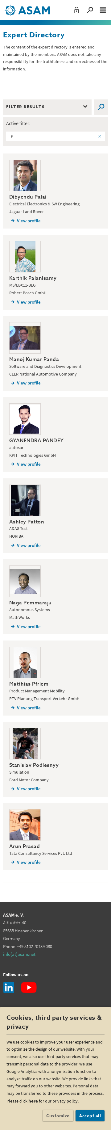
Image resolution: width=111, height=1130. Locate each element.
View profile (29, 221)
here (33, 1101)
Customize (58, 1116)
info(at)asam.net (19, 954)
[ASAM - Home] (27, 8)
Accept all (90, 1116)
